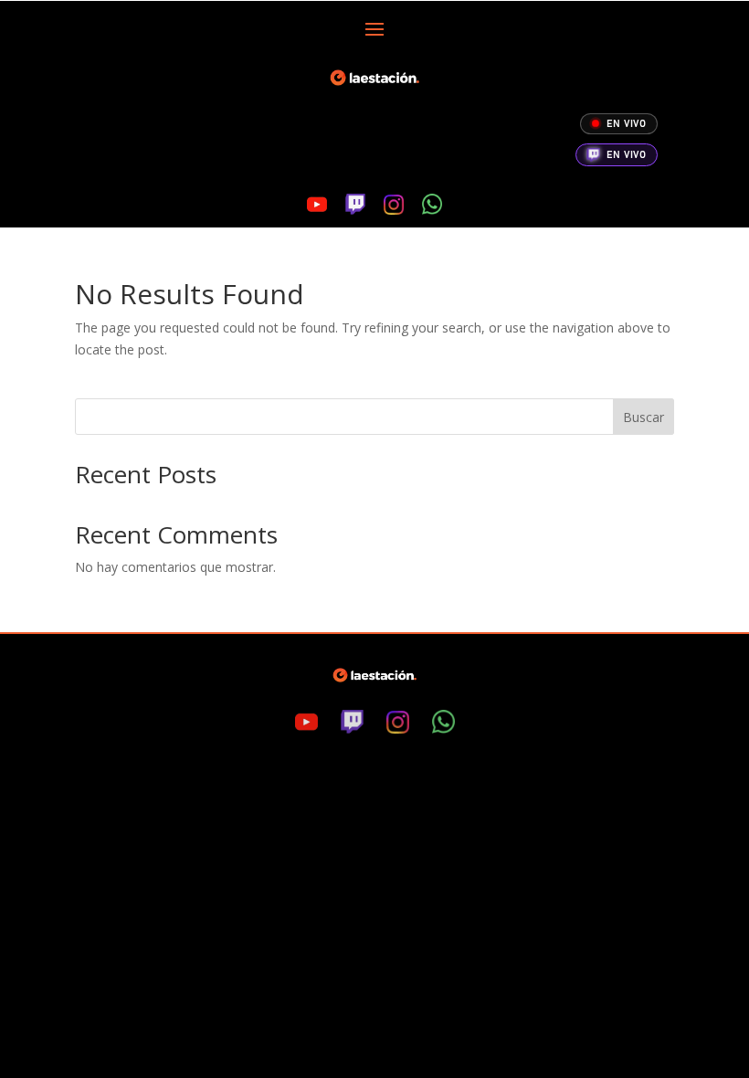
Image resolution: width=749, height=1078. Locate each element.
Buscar (643, 417)
